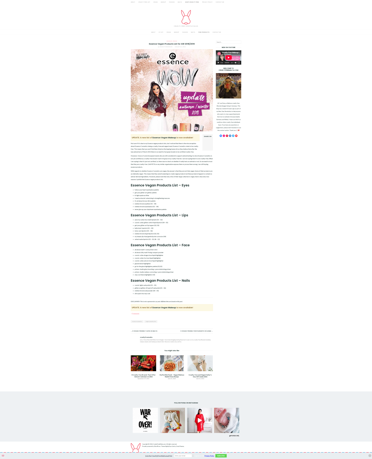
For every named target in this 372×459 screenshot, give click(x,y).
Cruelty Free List (144, 2)
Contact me (217, 32)
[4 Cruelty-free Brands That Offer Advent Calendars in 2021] (143, 363)
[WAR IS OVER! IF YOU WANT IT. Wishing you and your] (145, 420)
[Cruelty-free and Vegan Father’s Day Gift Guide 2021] (200, 363)
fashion (172, 2)
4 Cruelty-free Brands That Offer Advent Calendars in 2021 (143, 376)
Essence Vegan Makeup (164, 137)
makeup (163, 2)
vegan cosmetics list (151, 321)
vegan (155, 2)
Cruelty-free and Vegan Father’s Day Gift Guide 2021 (200, 376)
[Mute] (236, 63)
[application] (228, 57)
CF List (161, 32)
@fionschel (234, 436)
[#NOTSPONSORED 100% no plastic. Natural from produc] (172, 420)
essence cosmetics (137, 321)
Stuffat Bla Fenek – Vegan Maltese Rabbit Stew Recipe (172, 376)
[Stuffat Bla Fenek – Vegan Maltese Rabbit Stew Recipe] (171, 363)
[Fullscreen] (239, 63)
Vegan (169, 32)
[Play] (218, 63)
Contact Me (220, 2)
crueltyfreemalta (165, 46)
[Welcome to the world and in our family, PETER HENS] (226, 420)
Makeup (176, 32)
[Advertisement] (228, 169)
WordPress (157, 446)
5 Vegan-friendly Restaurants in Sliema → (197, 331)
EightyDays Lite (169, 446)
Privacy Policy (207, 2)
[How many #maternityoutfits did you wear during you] (199, 420)
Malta (180, 2)
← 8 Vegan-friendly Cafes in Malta (144, 331)
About (133, 2)
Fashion (185, 32)
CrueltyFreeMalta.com (159, 444)
